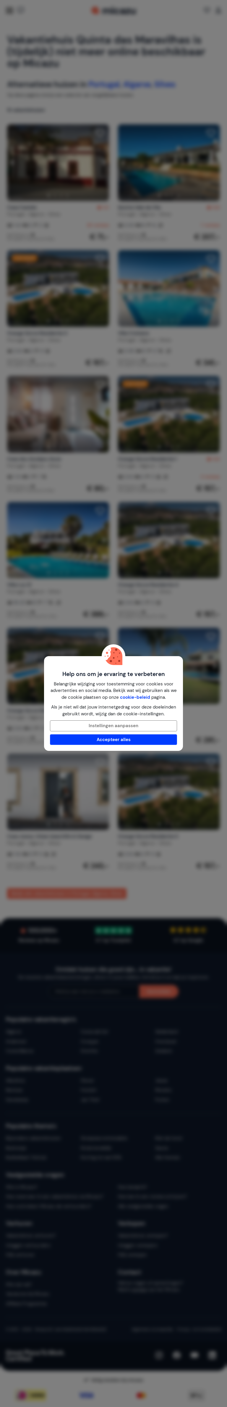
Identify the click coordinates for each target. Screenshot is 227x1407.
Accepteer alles (114, 740)
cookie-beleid (135, 697)
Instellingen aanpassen (113, 726)
